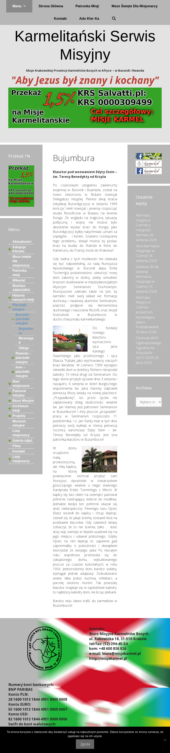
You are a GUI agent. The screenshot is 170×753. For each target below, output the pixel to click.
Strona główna (51, 6)
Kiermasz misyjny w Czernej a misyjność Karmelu (143, 225)
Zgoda (85, 744)
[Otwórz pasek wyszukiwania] (113, 18)
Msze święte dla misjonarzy (135, 6)
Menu (16, 6)
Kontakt (60, 19)
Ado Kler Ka (89, 19)
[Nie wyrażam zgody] (165, 740)
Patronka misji (87, 6)
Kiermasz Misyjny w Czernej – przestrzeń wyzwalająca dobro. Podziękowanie (147, 312)
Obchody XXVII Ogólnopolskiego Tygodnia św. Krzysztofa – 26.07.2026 (148, 347)
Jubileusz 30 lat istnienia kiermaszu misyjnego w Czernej (147, 276)
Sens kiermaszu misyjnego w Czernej (148, 250)
